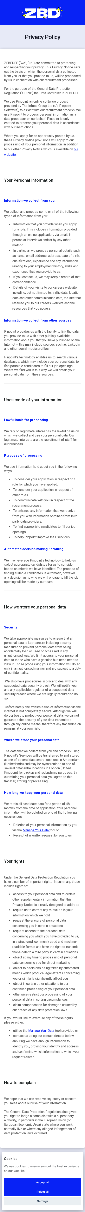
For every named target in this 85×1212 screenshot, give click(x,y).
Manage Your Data (36, 830)
